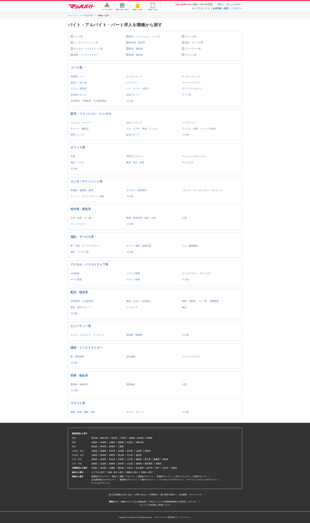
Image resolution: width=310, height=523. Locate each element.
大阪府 (94, 442)
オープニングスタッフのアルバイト (202, 480)
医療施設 (130, 384)
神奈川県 (104, 438)
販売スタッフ (133, 134)
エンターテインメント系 (85, 42)
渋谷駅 (94, 468)
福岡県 (94, 464)
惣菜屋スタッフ (78, 94)
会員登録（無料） (222, 8)
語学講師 (130, 356)
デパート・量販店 (80, 128)
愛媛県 (156, 459)
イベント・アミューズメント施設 (87, 196)
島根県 (103, 459)
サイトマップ (196, 494)
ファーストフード (191, 82)
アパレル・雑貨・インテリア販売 (199, 128)
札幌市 (174, 468)
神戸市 (149, 468)
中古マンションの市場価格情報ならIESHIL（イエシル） (173, 502)
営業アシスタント (135, 156)
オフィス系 (190, 36)
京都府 (112, 442)
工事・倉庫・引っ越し (82, 218)
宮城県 (121, 451)
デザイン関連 (133, 279)
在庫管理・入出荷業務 (82, 301)
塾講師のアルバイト (100, 476)
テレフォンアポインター (194, 156)
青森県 (103, 451)
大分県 (130, 464)
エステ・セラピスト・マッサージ (87, 335)
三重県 (121, 446)
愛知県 (94, 446)
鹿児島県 (148, 464)
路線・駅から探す (116, 472)
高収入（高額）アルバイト (123, 476)
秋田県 (130, 451)
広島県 (121, 459)
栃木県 (141, 438)
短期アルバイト (200, 476)
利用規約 (153, 494)
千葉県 (123, 438)
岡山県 (112, 459)
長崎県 (112, 464)
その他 (129, 101)
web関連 (75, 273)
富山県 (121, 455)
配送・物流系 (136, 48)
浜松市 (130, 468)
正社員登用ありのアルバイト (104, 480)
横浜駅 (121, 468)
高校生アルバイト (146, 476)
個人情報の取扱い (168, 494)
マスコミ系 (190, 54)
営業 (73, 156)
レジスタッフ (189, 122)
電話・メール (77, 162)
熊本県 (121, 464)
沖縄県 (158, 464)
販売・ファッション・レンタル (145, 36)
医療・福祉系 (136, 54)
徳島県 (139, 459)
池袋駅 (112, 468)
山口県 (130, 459)
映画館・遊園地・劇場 (82, 190)
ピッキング (132, 307)
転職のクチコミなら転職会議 (133, 502)
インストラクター (191, 356)
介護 (184, 384)
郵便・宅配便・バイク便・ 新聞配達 (200, 301)
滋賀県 (121, 442)
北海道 (94, 451)
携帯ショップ (77, 134)
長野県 (112, 455)
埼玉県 (114, 438)
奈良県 (130, 442)
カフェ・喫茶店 (78, 88)
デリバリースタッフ (192, 88)
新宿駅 (103, 468)
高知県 (165, 459)
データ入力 (187, 162)
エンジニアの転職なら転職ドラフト (155, 505)
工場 (184, 218)
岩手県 (112, 451)
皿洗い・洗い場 (78, 82)
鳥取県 (94, 459)
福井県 (139, 455)
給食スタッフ (133, 94)
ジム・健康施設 (190, 245)
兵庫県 (103, 442)
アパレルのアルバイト (101, 483)
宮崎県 (139, 464)
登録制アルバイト (164, 476)
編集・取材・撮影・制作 (83, 412)
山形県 (139, 451)
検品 (184, 307)
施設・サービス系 (194, 42)
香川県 (147, 459)
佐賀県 (103, 464)
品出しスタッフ (134, 122)
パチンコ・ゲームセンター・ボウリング (202, 190)
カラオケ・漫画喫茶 (136, 190)
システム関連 (133, 273)
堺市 (157, 468)
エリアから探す (98, 472)
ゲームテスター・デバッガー (196, 273)
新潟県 (103, 455)
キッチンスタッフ (191, 76)
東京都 (94, 438)
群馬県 (149, 438)
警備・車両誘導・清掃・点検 (141, 218)
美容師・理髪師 (134, 335)
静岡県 (112, 446)
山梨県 (94, 455)
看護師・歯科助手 (80, 384)
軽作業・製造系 (137, 42)
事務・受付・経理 (135, 162)
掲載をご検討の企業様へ (229, 4)
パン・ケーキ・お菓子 (137, 88)
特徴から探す (147, 472)
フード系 (78, 36)
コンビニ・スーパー (81, 122)
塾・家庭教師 (77, 356)
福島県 (147, 451)
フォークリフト (78, 224)
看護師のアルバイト (128, 480)
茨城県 (132, 438)
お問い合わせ (141, 494)
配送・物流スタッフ (81, 307)
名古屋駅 (140, 468)
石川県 (130, 455)
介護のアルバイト (148, 480)
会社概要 (183, 494)
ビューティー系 (193, 48)
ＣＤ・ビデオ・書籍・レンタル (142, 128)
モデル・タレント (135, 412)
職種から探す (132, 472)
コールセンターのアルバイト (171, 480)
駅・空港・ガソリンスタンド (85, 245)
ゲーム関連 (76, 279)
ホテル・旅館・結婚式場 (138, 245)
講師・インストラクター (85, 54)
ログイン (237, 8)
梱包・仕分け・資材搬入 (138, 301)
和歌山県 (140, 442)
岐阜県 (103, 446)
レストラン (132, 82)
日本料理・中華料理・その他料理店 (89, 101)
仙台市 (165, 468)
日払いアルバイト (183, 476)
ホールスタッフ (134, 76)
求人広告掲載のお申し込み (120, 494)
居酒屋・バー (77, 76)
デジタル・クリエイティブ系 (88, 48)
